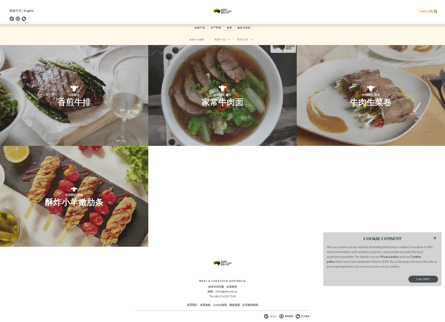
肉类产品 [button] (220, 39)
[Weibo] (12, 19)
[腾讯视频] (18, 19)
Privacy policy (389, 257)
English (29, 11)
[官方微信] (24, 19)
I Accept (423, 279)
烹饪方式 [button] (242, 39)
